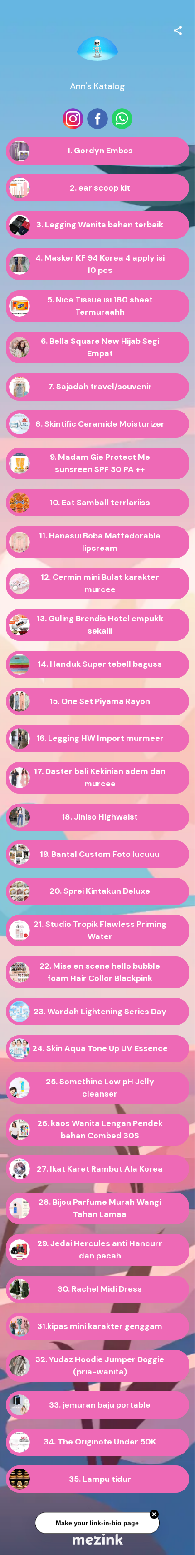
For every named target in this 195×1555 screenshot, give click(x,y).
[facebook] (97, 118)
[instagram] (73, 118)
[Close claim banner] (154, 1514)
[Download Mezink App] (98, 1539)
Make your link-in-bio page (97, 1523)
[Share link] (177, 29)
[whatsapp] (122, 118)
